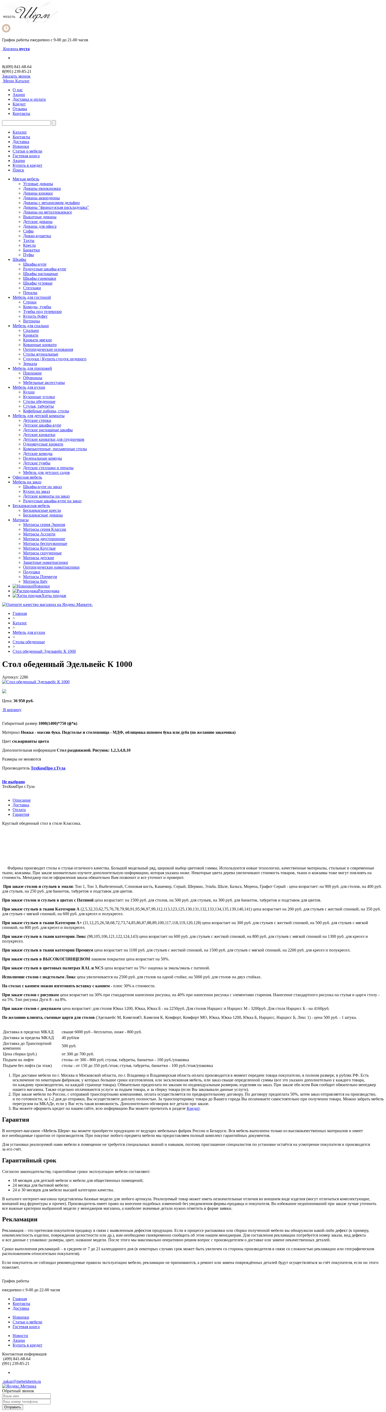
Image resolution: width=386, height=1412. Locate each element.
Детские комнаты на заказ (46, 496)
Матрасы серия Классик (44, 529)
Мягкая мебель (26, 179)
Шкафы (19, 259)
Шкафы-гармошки (39, 278)
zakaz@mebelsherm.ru (21, 1381)
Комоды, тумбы (37, 307)
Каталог (20, 132)
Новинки (21, 146)
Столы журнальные (40, 354)
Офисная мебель (27, 477)
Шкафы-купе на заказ (42, 486)
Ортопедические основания (48, 349)
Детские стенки (37, 420)
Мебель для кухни (29, 387)
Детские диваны (38, 221)
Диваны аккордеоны (41, 198)
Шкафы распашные (40, 273)
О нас (18, 90)
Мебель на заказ (27, 482)
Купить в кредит (27, 165)
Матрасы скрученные (42, 553)
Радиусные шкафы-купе (44, 269)
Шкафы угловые (38, 283)
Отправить (12, 1407)
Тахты (28, 240)
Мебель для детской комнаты (39, 415)
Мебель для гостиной (32, 297)
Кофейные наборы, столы (46, 411)
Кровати (30, 335)
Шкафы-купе (34, 264)
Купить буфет (35, 316)
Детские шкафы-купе (42, 425)
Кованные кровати (40, 344)
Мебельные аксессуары (44, 382)
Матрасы (21, 520)
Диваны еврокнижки (42, 188)
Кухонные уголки (39, 396)
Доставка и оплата (29, 99)
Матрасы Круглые (39, 548)
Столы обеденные (39, 401)
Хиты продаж (53, 595)
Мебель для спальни (31, 325)
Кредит (19, 104)
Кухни (29, 392)
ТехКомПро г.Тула (48, 768)
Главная (20, 613)
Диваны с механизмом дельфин (51, 202)
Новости (20, 1335)
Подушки (31, 572)
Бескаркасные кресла (42, 510)
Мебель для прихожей (32, 368)
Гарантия (21, 814)
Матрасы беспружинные (45, 543)
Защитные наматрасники (45, 562)
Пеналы (30, 292)
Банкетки (31, 250)
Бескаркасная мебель (31, 505)
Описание (22, 800)
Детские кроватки (39, 434)
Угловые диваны (38, 183)
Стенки (29, 302)
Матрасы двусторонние (44, 539)
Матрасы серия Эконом (44, 524)
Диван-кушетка (37, 236)
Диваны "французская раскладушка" (56, 207)
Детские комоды (38, 453)
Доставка (21, 141)
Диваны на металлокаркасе (47, 212)
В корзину (12, 709)
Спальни (31, 330)
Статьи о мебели (27, 151)
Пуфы (28, 254)
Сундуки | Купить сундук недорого (54, 359)
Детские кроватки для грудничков (53, 439)
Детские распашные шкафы (48, 430)
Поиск (18, 170)
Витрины (31, 321)
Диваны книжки (38, 193)
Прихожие (32, 373)
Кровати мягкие (37, 340)
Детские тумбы (36, 463)
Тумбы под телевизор (42, 311)
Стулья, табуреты (38, 406)
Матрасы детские (38, 557)
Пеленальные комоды (42, 458)
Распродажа (48, 591)
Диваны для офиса (39, 226)
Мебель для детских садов (46, 472)
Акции (19, 94)
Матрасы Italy (35, 581)
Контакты (21, 113)
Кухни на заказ (36, 491)
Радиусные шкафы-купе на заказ (52, 501)
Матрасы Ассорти (39, 534)
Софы (28, 231)
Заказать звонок (16, 76)
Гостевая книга (26, 156)
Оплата (19, 809)
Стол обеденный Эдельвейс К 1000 (44, 651)
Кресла (29, 245)
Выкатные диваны (39, 217)
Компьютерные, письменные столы (55, 449)
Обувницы (32, 378)
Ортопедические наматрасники (51, 567)
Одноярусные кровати (43, 444)
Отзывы (20, 109)
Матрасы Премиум (40, 576)
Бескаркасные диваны (43, 515)
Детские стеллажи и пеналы (48, 467)
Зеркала (30, 363)
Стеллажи (32, 288)
